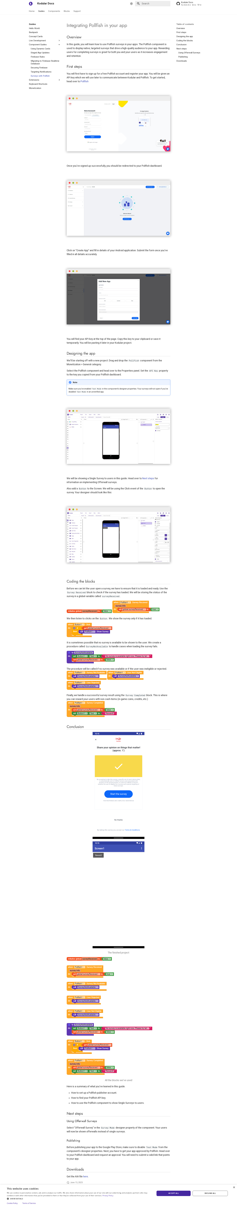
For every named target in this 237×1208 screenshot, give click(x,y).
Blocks (67, 11)
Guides (41, 11)
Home (32, 11)
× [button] (234, 1187)
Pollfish (84, 81)
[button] (79, 1198)
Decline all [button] (210, 1193)
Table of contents (185, 24)
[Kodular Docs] (31, 4)
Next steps (148, 478)
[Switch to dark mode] (132, 4)
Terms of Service (29, 1203)
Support (77, 11)
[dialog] (118, 1196)
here (85, 1176)
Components (54, 11)
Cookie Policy (12, 1203)
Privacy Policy (107, 1195)
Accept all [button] (173, 1193)
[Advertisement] (44, 131)
